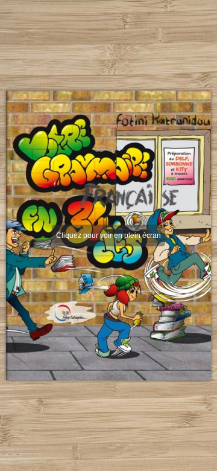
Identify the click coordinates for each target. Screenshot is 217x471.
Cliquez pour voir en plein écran (108, 235)
